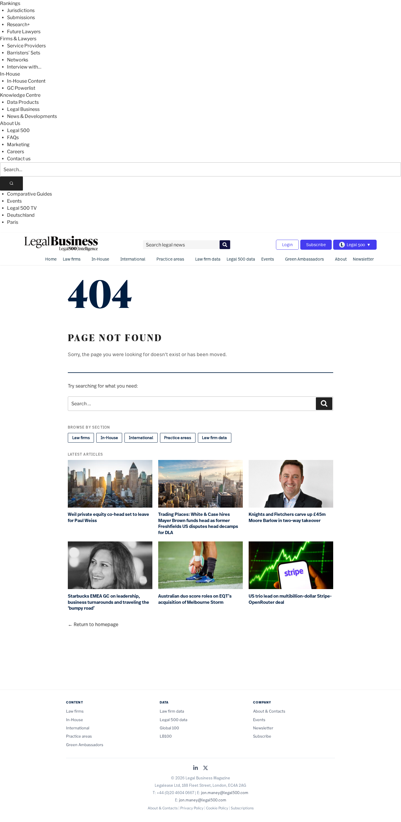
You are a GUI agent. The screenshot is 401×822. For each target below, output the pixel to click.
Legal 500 (18, 130)
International (132, 259)
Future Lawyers (24, 31)
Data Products (23, 102)
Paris (12, 222)
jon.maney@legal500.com (224, 792)
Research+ (18, 24)
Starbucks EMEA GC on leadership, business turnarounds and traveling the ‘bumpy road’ (108, 602)
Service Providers (26, 46)
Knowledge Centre (20, 95)
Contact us (19, 158)
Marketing (18, 144)
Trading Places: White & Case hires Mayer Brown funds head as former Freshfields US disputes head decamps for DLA (198, 523)
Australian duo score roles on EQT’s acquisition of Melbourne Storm (195, 599)
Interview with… (24, 67)
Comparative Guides (29, 194)
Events (14, 201)
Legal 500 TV (22, 208)
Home (51, 259)
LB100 (166, 736)
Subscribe (316, 244)
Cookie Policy (217, 808)
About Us (10, 123)
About (341, 259)
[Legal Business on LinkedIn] (195, 768)
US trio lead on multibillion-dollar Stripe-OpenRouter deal (290, 599)
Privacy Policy (191, 808)
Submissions (21, 17)
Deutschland (21, 215)
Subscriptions (242, 808)
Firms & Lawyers (18, 38)
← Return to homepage (93, 624)
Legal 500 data (241, 259)
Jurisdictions (21, 10)
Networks (17, 60)
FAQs (13, 137)
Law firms (71, 259)
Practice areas (170, 259)
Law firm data (207, 259)
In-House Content (26, 81)
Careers (15, 151)
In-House (10, 74)
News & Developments (32, 116)
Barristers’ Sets (23, 53)
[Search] (11, 183)
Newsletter (363, 259)
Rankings (10, 3)
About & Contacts (269, 711)
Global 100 (169, 728)
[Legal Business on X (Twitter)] (205, 768)
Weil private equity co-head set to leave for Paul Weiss (108, 517)
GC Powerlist (21, 88)
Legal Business (23, 109)
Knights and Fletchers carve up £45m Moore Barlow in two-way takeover (287, 517)
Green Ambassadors (304, 259)
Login (287, 244)
